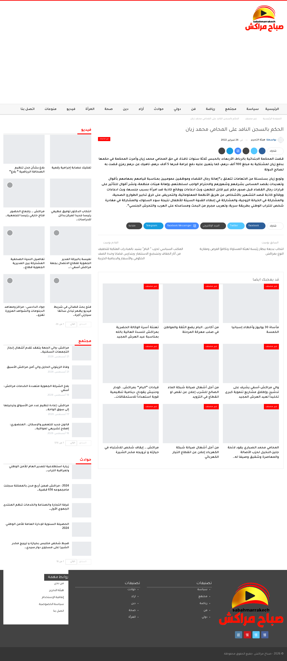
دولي (177, 109)
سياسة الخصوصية (51, 604)
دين (125, 109)
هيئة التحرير (56, 590)
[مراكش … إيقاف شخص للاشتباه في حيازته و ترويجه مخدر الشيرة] (131, 423)
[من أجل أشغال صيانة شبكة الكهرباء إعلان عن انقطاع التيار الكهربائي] (191, 423)
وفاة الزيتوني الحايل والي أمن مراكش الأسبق (38, 367)
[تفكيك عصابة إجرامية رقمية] (70, 149)
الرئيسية (272, 109)
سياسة (252, 109)
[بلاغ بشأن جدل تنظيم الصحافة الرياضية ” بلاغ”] (24, 149)
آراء (141, 109)
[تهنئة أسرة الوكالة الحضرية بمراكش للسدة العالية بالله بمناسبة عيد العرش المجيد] (131, 303)
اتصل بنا (28, 109)
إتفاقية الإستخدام (53, 597)
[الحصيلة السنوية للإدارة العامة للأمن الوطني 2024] (81, 529)
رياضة (210, 109)
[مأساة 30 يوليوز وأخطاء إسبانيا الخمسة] (251, 303)
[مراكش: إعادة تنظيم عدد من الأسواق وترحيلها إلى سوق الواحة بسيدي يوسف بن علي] (81, 411)
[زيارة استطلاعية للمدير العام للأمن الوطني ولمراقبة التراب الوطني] (81, 472)
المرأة (89, 109)
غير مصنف (104, 139)
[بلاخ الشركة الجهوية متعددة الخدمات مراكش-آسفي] (81, 391)
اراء (134, 596)
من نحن (59, 583)
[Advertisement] (143, 65)
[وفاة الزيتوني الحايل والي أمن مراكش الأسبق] (81, 372)
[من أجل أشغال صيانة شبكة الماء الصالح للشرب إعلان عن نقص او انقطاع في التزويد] (191, 363)
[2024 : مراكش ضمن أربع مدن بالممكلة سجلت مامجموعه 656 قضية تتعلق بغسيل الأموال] (81, 491)
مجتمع (230, 109)
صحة (108, 109)
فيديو (71, 109)
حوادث (159, 109)
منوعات (51, 109)
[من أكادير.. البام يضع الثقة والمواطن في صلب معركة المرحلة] (191, 303)
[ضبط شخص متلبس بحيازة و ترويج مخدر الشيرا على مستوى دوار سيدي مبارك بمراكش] (81, 549)
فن (193, 109)
